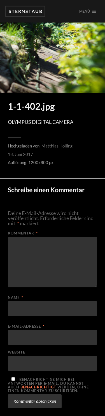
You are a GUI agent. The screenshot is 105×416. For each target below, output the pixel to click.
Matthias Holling (57, 145)
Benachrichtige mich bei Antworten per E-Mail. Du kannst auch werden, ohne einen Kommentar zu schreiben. (48, 385)
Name (15, 297)
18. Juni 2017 (20, 154)
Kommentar (23, 233)
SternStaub (26, 11)
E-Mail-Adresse (26, 326)
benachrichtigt (38, 387)
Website (16, 352)
